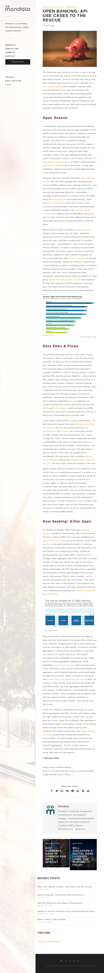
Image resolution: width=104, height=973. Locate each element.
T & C (8, 84)
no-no (73, 401)
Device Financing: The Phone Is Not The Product (60, 895)
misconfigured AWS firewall (55, 431)
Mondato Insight (71, 966)
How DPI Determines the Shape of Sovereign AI (59, 903)
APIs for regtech (77, 258)
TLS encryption (60, 408)
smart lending (51, 594)
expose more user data (64, 665)
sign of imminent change (54, 541)
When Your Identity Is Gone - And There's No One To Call (64, 887)
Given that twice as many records (65, 280)
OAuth (46, 408)
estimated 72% (59, 199)
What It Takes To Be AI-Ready (51, 919)
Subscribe (18, 62)
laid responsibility (56, 203)
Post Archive (13, 81)
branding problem (82, 230)
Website (81, 829)
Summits (10, 52)
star (48, 544)
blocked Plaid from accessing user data (66, 679)
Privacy (10, 77)
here (50, 771)
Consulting (12, 49)
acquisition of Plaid (52, 165)
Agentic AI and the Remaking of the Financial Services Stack (66, 911)
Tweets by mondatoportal (49, 941)
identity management (86, 591)
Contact (10, 56)
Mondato (10, 45)
